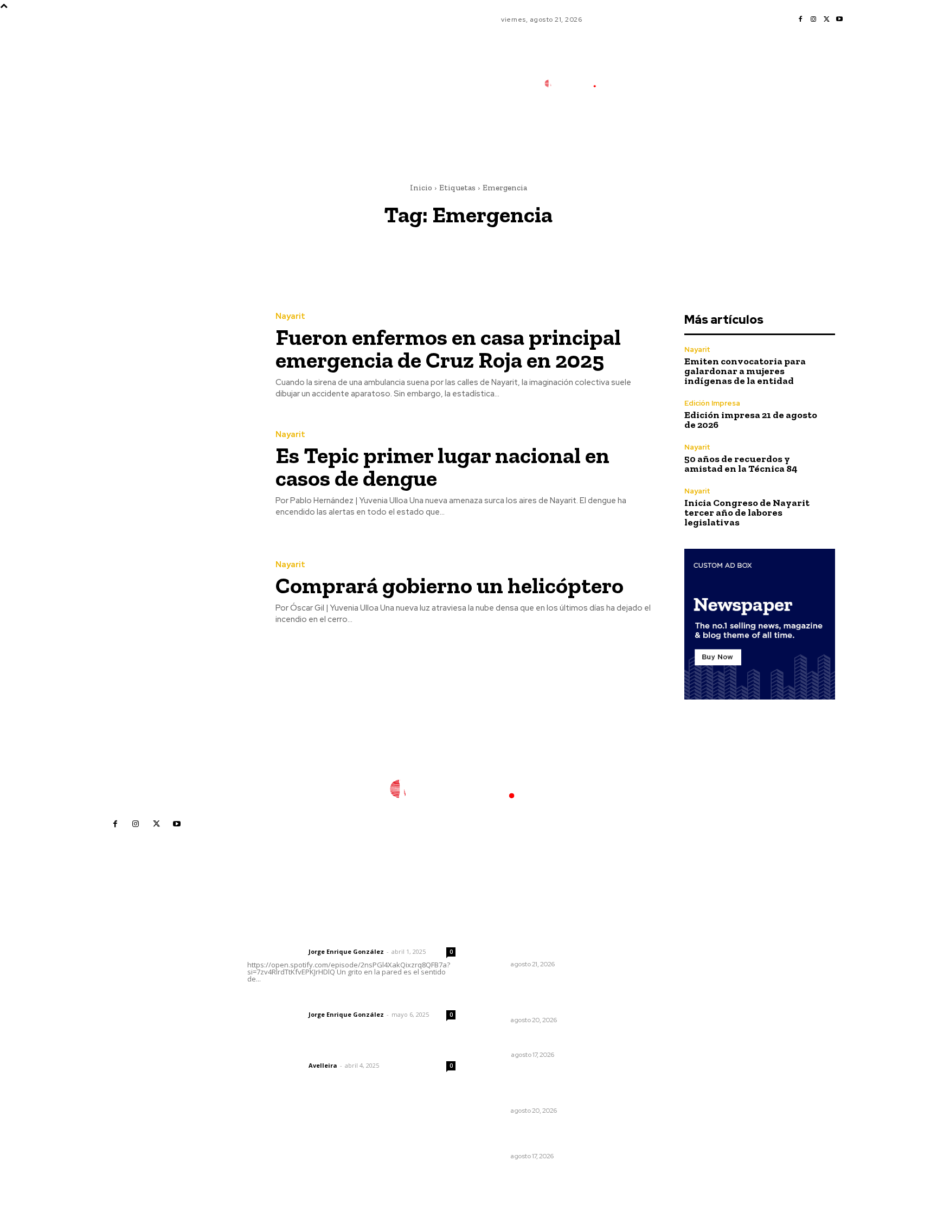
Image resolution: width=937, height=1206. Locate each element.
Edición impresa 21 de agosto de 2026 (750, 420)
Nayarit (290, 316)
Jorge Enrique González (346, 951)
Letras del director (276, 951)
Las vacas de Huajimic (304, 999)
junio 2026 (662, 987)
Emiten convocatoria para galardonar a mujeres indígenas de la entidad (745, 371)
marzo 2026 (665, 1036)
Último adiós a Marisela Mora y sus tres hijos (540, 1136)
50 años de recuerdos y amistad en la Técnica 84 (741, 463)
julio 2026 (661, 971)
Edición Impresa (712, 403)
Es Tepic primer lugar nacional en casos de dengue (442, 466)
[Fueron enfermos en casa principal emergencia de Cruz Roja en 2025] (175, 356)
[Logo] (576, 84)
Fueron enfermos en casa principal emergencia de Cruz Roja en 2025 (448, 348)
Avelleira (323, 1065)
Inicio (421, 188)
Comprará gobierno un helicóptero (449, 585)
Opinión (495, 1054)
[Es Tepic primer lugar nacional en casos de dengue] (175, 475)
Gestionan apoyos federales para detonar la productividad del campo (540, 939)
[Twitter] (826, 19)
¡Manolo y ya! (506, 1040)
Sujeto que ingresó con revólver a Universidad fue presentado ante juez (544, 1085)
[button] (647, 132)
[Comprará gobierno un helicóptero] (175, 593)
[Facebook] (800, 19)
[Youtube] (839, 19)
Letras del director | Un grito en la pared (346, 937)
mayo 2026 (664, 1003)
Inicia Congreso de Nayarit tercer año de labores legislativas (747, 512)
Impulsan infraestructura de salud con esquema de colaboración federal (537, 995)
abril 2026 (662, 1019)
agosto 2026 (666, 954)
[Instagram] (813, 19)
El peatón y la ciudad (299, 1050)
